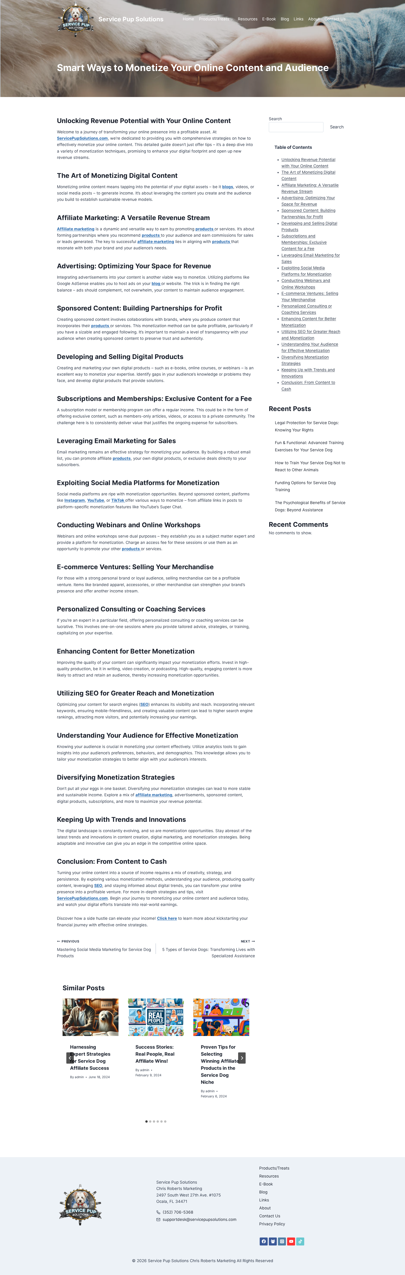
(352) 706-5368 (178, 1212)
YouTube (95, 500)
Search (275, 118)
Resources (248, 19)
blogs (227, 186)
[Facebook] (264, 1241)
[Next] (242, 1058)
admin (79, 1077)
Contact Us (335, 19)
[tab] (146, 1121)
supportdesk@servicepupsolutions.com (199, 1219)
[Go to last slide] (70, 1058)
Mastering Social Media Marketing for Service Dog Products (104, 948)
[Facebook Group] (273, 1241)
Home (188, 19)
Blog (285, 19)
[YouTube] (291, 1241)
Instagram (74, 500)
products (204, 229)
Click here (167, 918)
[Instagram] (282, 1241)
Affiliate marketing (75, 229)
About (314, 19)
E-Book (269, 19)
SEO (144, 704)
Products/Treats (274, 1168)
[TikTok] (300, 1241)
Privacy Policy (272, 1224)
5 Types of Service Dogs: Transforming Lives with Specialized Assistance (208, 948)
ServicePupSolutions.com (82, 138)
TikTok (118, 500)
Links (299, 19)
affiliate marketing (155, 241)
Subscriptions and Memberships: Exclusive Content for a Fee (304, 242)
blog (156, 283)
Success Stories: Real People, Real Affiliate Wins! (154, 1054)
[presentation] (91, 1017)
